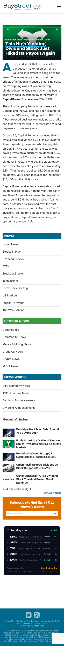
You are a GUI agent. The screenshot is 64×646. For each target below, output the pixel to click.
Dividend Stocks (13, 259)
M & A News (10, 366)
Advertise (33, 621)
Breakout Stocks (13, 273)
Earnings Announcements (19, 400)
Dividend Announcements (19, 407)
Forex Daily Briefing (15, 288)
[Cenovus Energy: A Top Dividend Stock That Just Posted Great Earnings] (9, 479)
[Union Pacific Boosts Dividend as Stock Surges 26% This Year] (9, 468)
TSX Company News (16, 393)
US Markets (10, 295)
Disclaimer (28, 623)
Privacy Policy (41, 623)
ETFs (6, 266)
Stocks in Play (12, 251)
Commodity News (14, 337)
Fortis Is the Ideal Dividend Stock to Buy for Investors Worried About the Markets (38, 444)
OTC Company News (16, 385)
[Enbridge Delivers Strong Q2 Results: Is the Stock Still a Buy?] (9, 456)
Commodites (11, 329)
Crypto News (11, 359)
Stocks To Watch (13, 302)
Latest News (10, 244)
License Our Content (49, 621)
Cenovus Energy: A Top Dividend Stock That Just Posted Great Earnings (37, 479)
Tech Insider (10, 281)
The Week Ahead (13, 310)
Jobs (18, 623)
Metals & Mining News (17, 344)
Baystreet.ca (32, 631)
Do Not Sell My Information (32, 626)
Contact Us (21, 621)
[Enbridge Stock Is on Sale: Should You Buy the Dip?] (9, 432)
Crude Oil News (13, 351)
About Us (9, 621)
